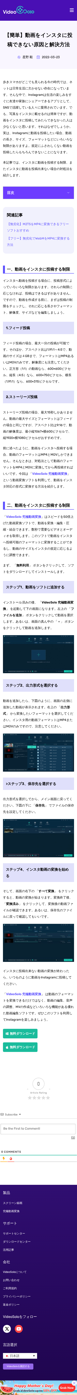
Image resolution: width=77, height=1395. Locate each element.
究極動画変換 (11, 1211)
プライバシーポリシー (17, 1296)
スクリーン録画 (12, 1203)
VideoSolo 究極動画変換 (49, 474)
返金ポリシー (11, 1304)
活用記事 (8, 1250)
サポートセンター (14, 1233)
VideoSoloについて (15, 1272)
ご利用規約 (10, 1288)
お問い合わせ (11, 1280)
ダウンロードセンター (17, 1241)
